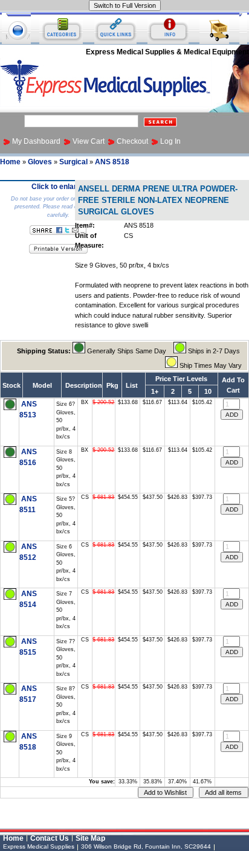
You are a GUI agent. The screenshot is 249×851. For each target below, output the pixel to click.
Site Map (90, 838)
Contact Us (49, 838)
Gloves (40, 162)
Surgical (73, 162)
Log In (170, 141)
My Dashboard (36, 141)
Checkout (132, 141)
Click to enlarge (58, 186)
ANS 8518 (112, 162)
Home (10, 162)
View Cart (89, 141)
